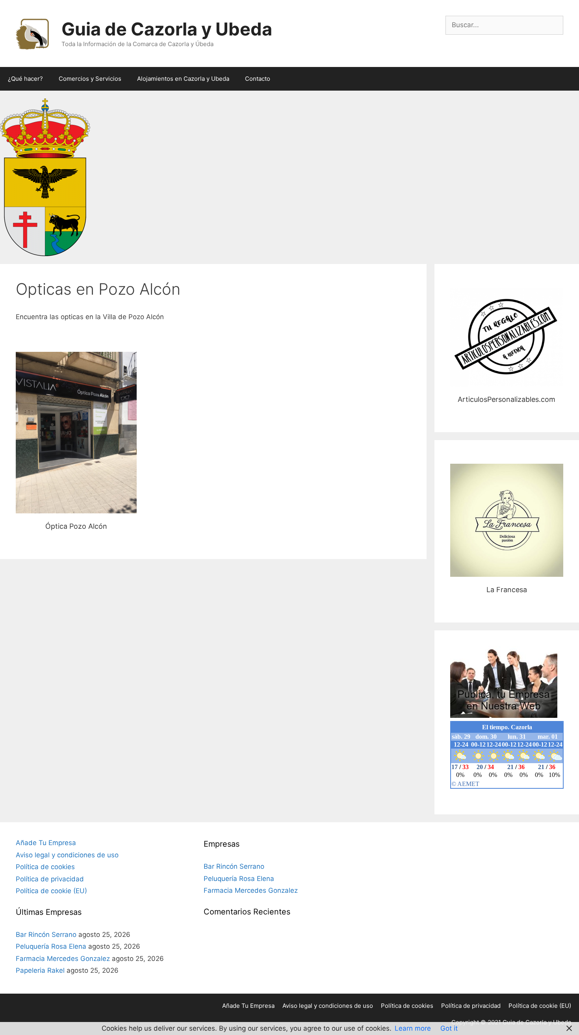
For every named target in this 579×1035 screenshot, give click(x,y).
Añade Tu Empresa (46, 843)
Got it (449, 1028)
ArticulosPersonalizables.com (506, 337)
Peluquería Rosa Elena (51, 946)
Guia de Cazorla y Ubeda (166, 29)
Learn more (413, 1028)
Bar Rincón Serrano (46, 934)
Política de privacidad (50, 879)
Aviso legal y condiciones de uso (67, 855)
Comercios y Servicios (90, 78)
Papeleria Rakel (40, 970)
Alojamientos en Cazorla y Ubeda (183, 78)
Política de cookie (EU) (51, 891)
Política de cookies (45, 867)
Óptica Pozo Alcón (76, 432)
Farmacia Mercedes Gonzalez (63, 959)
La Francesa (506, 520)
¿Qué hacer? (25, 78)
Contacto (257, 78)
